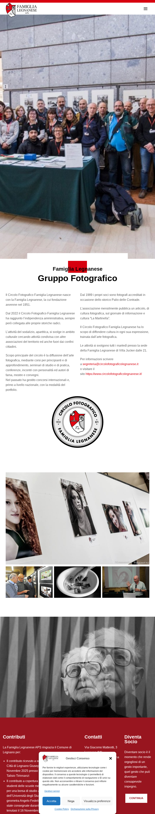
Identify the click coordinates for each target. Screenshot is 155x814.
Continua (136, 798)
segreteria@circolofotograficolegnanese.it (110, 364)
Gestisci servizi (52, 791)
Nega (71, 801)
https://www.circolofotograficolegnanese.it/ (114, 374)
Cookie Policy (62, 809)
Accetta (51, 801)
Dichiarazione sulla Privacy (85, 809)
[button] (110, 758)
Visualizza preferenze (97, 801)
